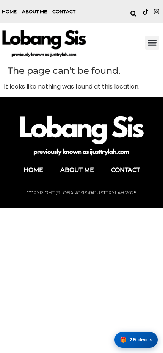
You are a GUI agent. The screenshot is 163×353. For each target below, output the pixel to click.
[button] (152, 43)
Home (9, 11)
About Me (34, 11)
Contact (63, 11)
